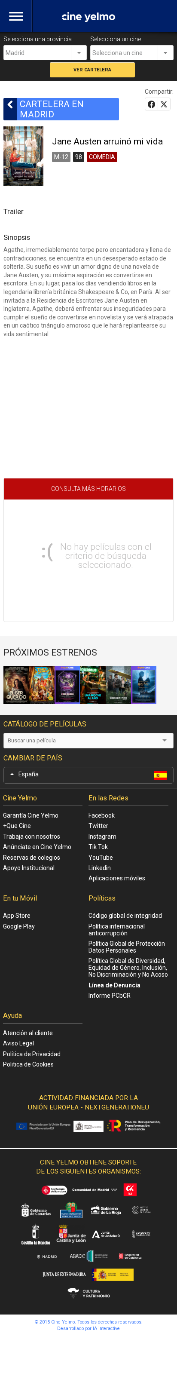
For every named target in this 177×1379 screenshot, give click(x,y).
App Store (17, 915)
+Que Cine (17, 825)
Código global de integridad (125, 915)
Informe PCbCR (109, 995)
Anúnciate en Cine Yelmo (37, 846)
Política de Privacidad (32, 1054)
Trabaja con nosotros (31, 836)
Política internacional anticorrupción (116, 930)
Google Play (19, 926)
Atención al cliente (28, 1033)
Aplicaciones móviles (116, 878)
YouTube (100, 857)
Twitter (98, 825)
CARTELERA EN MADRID (52, 109)
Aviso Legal (18, 1043)
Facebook (101, 815)
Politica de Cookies (28, 1064)
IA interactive (106, 1328)
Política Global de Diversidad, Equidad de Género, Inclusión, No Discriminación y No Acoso (128, 967)
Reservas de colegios (31, 857)
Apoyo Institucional (29, 867)
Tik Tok (98, 846)
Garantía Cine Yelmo (30, 815)
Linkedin (99, 867)
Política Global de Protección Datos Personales (126, 947)
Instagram (102, 836)
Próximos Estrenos (50, 652)
